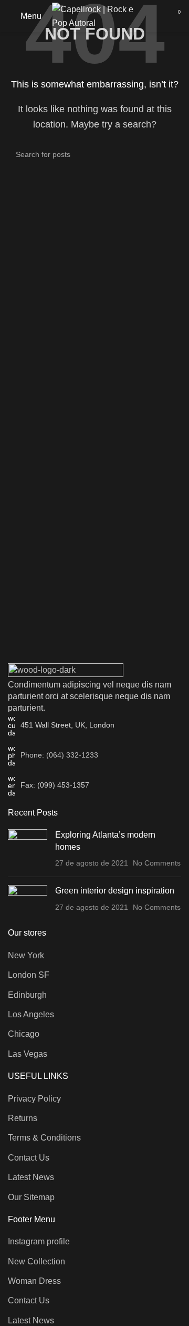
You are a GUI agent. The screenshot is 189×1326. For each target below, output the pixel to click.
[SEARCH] (169, 154)
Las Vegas (27, 1053)
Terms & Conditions (44, 1137)
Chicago (23, 1033)
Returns (22, 1118)
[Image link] (65, 670)
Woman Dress (34, 1280)
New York (26, 955)
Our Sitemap (31, 1197)
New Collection (36, 1261)
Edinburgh (27, 994)
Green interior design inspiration (114, 890)
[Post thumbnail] (27, 849)
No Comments (157, 863)
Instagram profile (39, 1241)
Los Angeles (31, 1014)
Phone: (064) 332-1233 (59, 755)
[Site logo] (99, 15)
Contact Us (28, 1157)
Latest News (31, 1177)
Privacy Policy (34, 1098)
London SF (28, 974)
